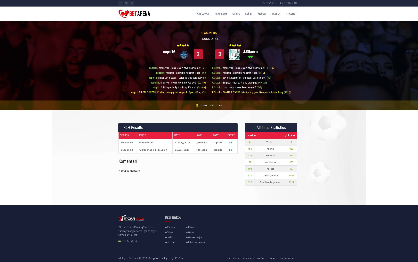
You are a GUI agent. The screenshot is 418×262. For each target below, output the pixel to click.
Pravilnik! (221, 13)
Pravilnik (171, 227)
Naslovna (203, 13)
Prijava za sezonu (196, 242)
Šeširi (248, 13)
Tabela (276, 13)
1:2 (230, 149)
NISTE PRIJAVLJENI (289, 3)
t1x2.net (291, 13)
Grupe (236, 13)
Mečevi (262, 13)
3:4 (230, 142)
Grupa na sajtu (269, 3)
